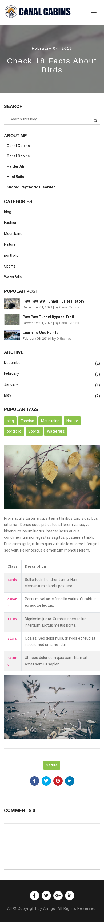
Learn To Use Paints (40, 332)
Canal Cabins (18, 146)
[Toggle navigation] (93, 12)
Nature (10, 244)
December (13, 362)
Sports (10, 266)
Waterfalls (13, 277)
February (11, 373)
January (11, 384)
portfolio (11, 255)
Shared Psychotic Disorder (31, 187)
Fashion (10, 223)
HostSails (15, 177)
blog (7, 212)
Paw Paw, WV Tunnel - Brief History (53, 301)
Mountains (13, 233)
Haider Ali (15, 166)
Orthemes (64, 339)
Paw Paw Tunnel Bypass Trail (48, 317)
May (7, 395)
